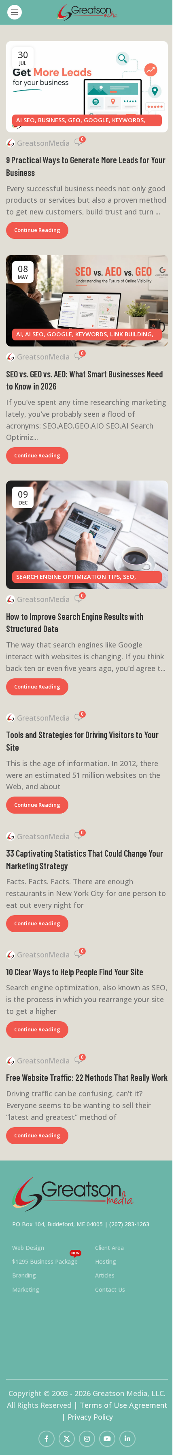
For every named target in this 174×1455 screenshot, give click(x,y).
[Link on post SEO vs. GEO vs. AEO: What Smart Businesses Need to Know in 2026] (87, 300)
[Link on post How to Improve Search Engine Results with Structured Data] (87, 535)
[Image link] (73, 1193)
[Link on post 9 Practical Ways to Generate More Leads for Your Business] (87, 86)
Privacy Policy (90, 1417)
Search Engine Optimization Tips (68, 576)
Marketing (25, 1289)
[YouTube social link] (107, 1439)
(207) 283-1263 (129, 1224)
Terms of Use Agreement (124, 1405)
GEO (74, 120)
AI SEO (25, 120)
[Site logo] (87, 11)
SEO (128, 576)
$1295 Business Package (46, 1260)
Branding (24, 1275)
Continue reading (37, 230)
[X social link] (67, 1439)
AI (19, 334)
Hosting (105, 1261)
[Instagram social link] (87, 1439)
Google (96, 120)
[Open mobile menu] (14, 12)
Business (51, 120)
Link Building (131, 334)
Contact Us (110, 1289)
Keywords (128, 120)
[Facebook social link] (46, 1439)
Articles (105, 1275)
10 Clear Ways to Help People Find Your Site (74, 971)
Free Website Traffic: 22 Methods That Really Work (87, 1077)
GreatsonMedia (43, 143)
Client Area (109, 1247)
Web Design (28, 1247)
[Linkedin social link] (127, 1439)
